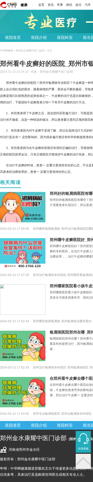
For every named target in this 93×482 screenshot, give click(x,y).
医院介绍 (39, 37)
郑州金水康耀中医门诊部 (56, 71)
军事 (60, 5)
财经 (69, 5)
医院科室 (65, 37)
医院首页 (13, 37)
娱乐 (78, 5)
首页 (41, 5)
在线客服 (83, 448)
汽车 (88, 5)
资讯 (51, 5)
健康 (24, 5)
